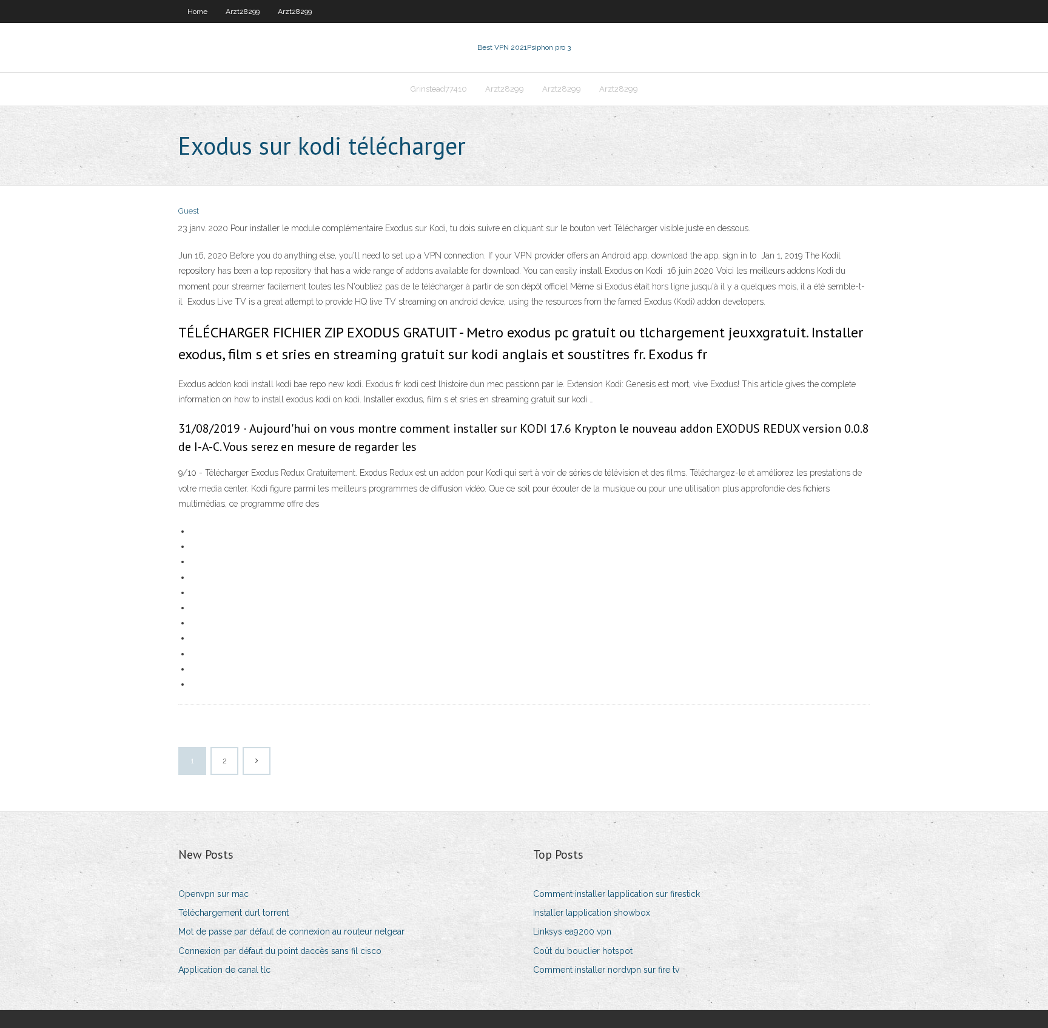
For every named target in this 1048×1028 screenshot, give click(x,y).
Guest (188, 210)
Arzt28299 (243, 11)
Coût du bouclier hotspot (583, 951)
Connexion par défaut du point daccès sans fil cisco (279, 951)
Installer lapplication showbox (591, 913)
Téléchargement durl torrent (233, 913)
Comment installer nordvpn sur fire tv (606, 970)
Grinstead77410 (439, 88)
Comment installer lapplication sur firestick (616, 894)
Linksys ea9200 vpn (572, 931)
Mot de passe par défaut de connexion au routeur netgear (291, 931)
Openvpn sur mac (213, 894)
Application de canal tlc (224, 970)
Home (197, 11)
